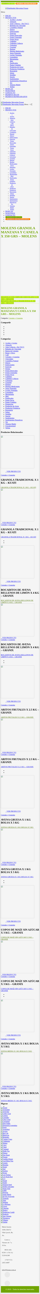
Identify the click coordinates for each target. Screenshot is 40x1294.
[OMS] (4, 1191)
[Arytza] (4, 1131)
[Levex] (4, 1206)
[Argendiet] (5, 1110)
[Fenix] (4, 1127)
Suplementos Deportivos (14, 420)
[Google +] (6, 333)
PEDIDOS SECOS (8, 3)
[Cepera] (4, 1116)
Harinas (12, 49)
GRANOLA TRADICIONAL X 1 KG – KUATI (18, 487)
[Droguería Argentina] (9, 1125)
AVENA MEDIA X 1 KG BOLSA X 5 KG (16, 1051)
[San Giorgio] (6, 1216)
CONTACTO (10, 93)
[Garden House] (7, 1159)
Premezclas (9, 404)
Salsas (12, 73)
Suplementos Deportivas (18, 81)
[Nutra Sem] (5, 1189)
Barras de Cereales (11, 351)
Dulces (12, 29)
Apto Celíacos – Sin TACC (19, 24)
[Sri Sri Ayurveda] (7, 1196)
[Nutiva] (4, 1210)
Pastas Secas (9, 400)
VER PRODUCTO (14, 471)
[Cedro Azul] (6, 1114)
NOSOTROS (10, 91)
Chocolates (9, 359)
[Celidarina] (5, 1141)
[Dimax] (4, 1153)
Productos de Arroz (16, 67)
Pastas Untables (15, 65)
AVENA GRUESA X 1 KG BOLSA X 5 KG (17, 827)
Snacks (12, 77)
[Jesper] (4, 1167)
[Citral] (4, 1147)
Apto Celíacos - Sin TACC (14, 347)
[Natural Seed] (6, 1185)
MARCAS (9, 89)
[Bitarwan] (5, 1135)
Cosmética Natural (16, 27)
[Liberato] (5, 1208)
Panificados (14, 63)
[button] (28, 104)
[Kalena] (4, 1171)
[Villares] (4, 1220)
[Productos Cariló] (7, 1212)
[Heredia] (4, 1165)
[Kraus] (4, 1173)
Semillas (13, 75)
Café (7, 355)
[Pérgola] (4, 1193)
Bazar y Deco (10, 353)
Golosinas (13, 45)
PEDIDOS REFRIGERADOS (26, 3)
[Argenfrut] (5, 1129)
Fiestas (7, 369)
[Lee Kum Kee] (7, 1177)
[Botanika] (5, 1137)
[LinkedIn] (6, 334)
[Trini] (3, 1200)
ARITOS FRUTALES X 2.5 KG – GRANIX (17, 717)
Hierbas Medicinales (17, 51)
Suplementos (14, 79)
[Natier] (4, 1183)
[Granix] (4, 1163)
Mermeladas (14, 59)
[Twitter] (6, 329)
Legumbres (14, 57)
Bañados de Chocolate (18, 26)
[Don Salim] (5, 1123)
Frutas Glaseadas (16, 37)
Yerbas (12, 87)
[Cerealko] (5, 1118)
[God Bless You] (7, 1161)
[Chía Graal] (5, 1120)
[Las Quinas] (6, 1175)
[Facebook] (6, 327)
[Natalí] (4, 1181)
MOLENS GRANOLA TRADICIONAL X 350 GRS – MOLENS (18, 302)
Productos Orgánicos (17, 69)
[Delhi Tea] (5, 1151)
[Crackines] (5, 1121)
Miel (11, 61)
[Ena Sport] (5, 1155)
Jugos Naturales (15, 53)
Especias (13, 33)
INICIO (8, 16)
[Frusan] (4, 1157)
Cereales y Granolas (16, 318)
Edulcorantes (14, 31)
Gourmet (13, 47)
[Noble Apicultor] (7, 1187)
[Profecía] (4, 1214)
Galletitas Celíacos (16, 43)
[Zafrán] (4, 1222)
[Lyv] (3, 1179)
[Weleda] (4, 1202)
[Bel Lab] (4, 1133)
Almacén (13, 22)
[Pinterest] (6, 331)
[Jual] (3, 1169)
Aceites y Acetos (16, 20)
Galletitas (13, 41)
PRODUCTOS (10, 18)
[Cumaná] (5, 1149)
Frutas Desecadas (16, 35)
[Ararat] (4, 1108)
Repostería (13, 71)
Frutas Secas (14, 39)
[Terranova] (5, 1218)
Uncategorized (10, 426)
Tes (11, 83)
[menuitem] (8, 108)
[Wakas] (4, 1143)
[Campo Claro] (6, 1139)
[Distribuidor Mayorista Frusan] (12, 102)
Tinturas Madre (15, 85)
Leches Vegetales (16, 55)
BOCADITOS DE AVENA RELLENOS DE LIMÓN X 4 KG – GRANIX (17, 601)
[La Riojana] (5, 1204)
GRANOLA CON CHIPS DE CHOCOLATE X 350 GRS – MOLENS (20, 298)
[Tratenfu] (5, 1198)
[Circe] (3, 1145)
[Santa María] (6, 1194)
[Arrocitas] (5, 1112)
